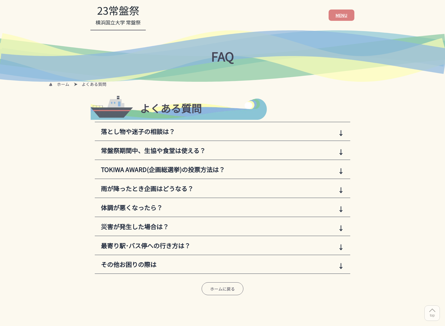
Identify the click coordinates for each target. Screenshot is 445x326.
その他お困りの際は (129, 264)
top (432, 315)
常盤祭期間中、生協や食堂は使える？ (153, 150)
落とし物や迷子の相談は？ (138, 131)
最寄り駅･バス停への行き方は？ (146, 245)
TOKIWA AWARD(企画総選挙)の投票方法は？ (163, 169)
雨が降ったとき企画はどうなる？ (147, 188)
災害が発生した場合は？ (135, 226)
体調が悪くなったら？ (132, 207)
